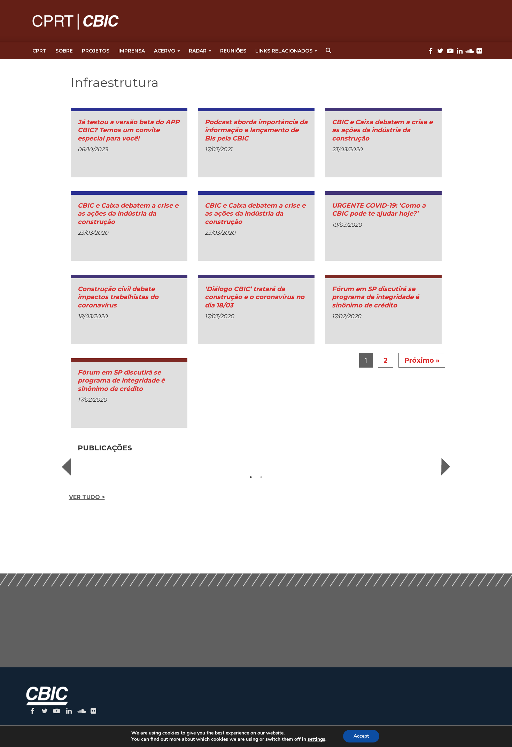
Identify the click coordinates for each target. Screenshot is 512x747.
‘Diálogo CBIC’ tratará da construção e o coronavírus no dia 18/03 (254, 297)
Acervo (164, 51)
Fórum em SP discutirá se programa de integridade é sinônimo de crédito (375, 297)
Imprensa (131, 51)
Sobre (64, 51)
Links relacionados (283, 51)
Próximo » (422, 360)
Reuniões (233, 51)
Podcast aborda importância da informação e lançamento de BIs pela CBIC (256, 130)
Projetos (95, 51)
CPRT (39, 51)
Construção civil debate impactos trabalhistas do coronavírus (118, 297)
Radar (198, 51)
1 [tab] (250, 477)
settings (316, 739)
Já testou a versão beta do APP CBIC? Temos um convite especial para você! (128, 130)
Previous (66, 466)
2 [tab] (261, 477)
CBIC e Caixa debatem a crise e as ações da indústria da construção (382, 130)
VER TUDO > (87, 497)
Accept (361, 736)
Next (445, 466)
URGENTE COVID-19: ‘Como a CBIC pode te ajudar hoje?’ (379, 209)
